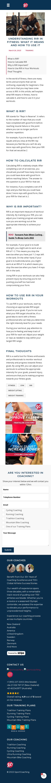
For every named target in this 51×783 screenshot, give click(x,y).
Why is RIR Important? (18, 65)
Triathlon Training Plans (19, 710)
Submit (7, 550)
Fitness (11, 385)
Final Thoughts (15, 71)
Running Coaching (16, 748)
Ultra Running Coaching (19, 754)
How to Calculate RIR (17, 62)
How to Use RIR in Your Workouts (23, 68)
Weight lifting (15, 390)
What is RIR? (13, 58)
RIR (30, 385)
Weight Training (16, 396)
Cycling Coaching (15, 751)
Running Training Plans (18, 713)
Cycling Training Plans (18, 717)
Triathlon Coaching (16, 744)
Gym (22, 385)
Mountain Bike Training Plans (21, 720)
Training (29, 50)
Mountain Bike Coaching (19, 757)
